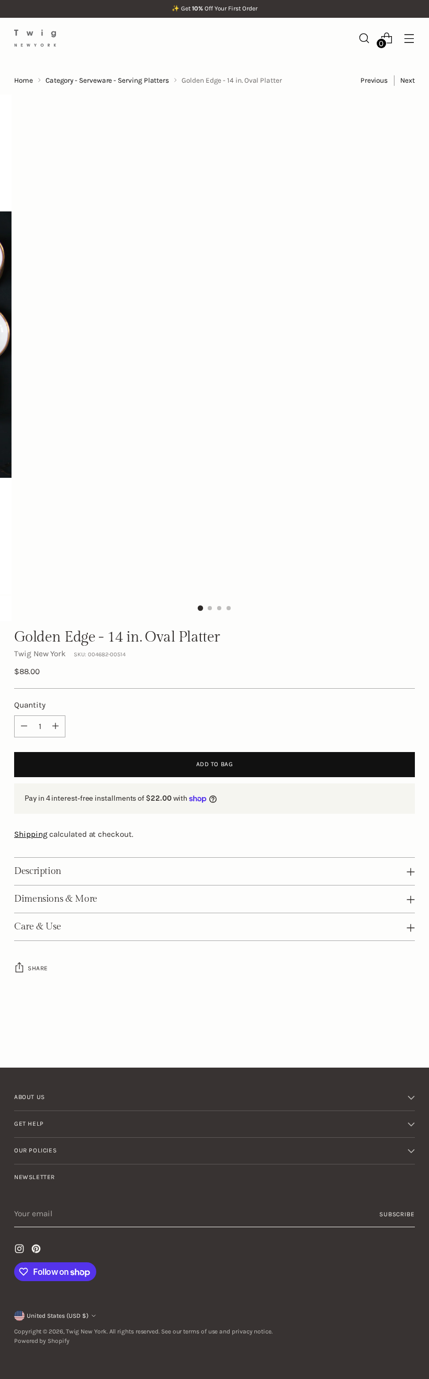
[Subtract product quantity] (24, 726)
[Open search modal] (364, 38)
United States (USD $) (57, 1315)
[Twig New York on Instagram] (20, 1250)
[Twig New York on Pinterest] (37, 1250)
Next (407, 80)
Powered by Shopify (42, 1340)
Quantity (29, 705)
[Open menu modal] (409, 38)
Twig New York (40, 653)
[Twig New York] (35, 38)
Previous (374, 80)
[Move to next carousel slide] (406, 1031)
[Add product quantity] (55, 726)
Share (38, 968)
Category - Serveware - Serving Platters (107, 80)
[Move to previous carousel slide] (382, 1032)
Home (23, 80)
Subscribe (397, 1214)
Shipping (30, 834)
